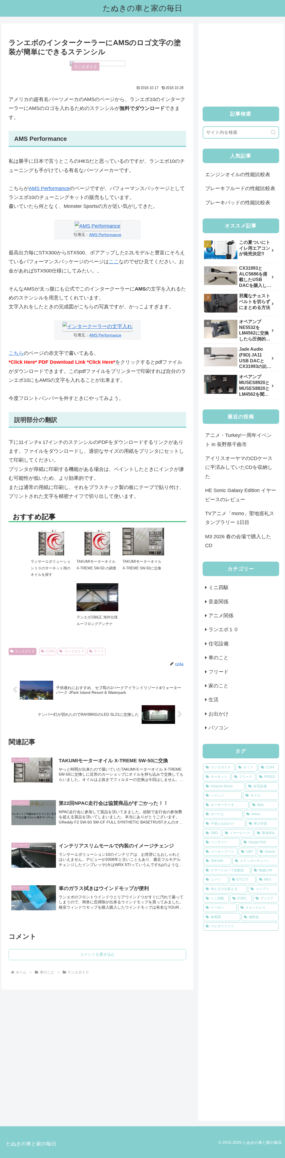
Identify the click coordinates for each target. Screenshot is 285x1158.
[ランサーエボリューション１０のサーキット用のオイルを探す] (51, 548)
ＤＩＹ (99, 651)
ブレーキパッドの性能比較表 (237, 202)
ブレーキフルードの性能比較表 (240, 188)
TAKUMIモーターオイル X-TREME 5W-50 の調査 (96, 564)
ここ (114, 261)
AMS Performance (49, 188)
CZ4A (50, 651)
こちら (16, 353)
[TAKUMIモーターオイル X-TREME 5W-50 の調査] (97, 548)
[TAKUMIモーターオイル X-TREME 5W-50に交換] (143, 541)
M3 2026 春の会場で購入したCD (238, 541)
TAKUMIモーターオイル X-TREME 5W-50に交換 (141, 564)
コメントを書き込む (97, 954)
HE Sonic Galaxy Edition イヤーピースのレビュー (240, 495)
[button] (273, 132)
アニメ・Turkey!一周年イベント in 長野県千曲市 (238, 439)
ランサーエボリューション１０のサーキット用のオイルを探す (50, 568)
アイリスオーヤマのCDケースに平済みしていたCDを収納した (238, 467)
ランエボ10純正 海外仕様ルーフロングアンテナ (97, 620)
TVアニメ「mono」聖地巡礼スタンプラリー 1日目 (239, 518)
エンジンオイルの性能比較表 (237, 174)
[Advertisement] (241, 63)
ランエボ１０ (25, 651)
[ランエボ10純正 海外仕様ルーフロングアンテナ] (97, 599)
